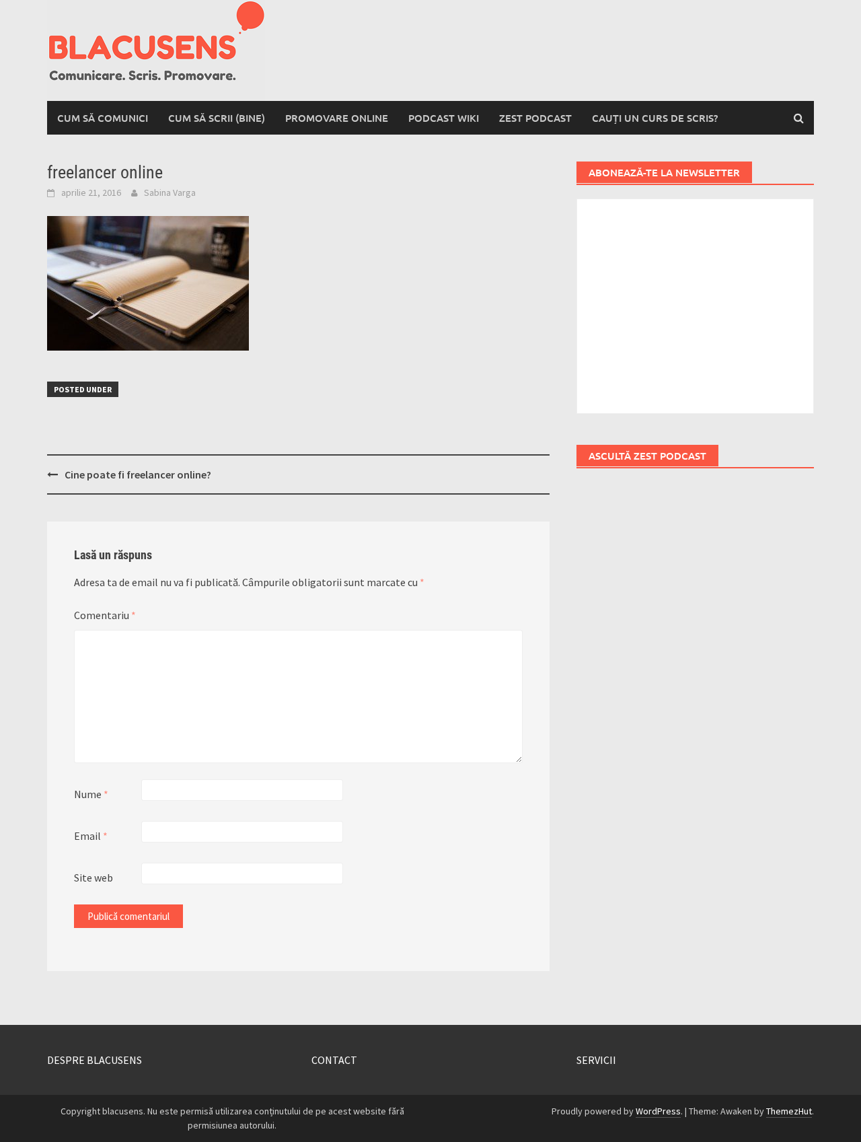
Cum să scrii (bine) (216, 117)
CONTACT (334, 1060)
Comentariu (105, 615)
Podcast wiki (443, 117)
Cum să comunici (102, 117)
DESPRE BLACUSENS (94, 1060)
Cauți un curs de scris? (655, 117)
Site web (93, 877)
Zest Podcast (535, 117)
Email (91, 836)
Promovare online (336, 117)
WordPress (658, 1111)
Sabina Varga (170, 192)
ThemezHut (789, 1111)
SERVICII (596, 1060)
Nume (91, 794)
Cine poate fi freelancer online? (138, 474)
